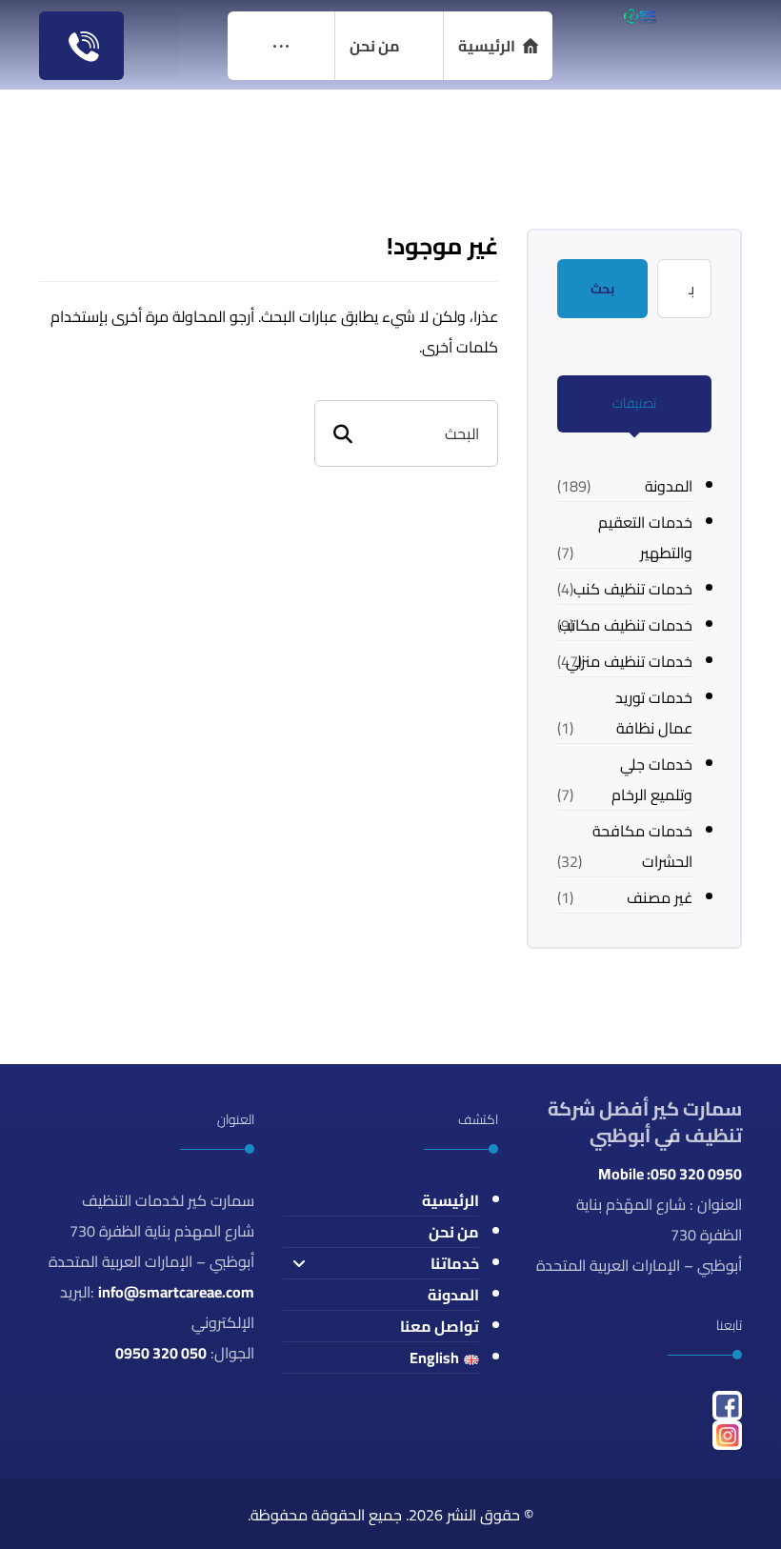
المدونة (668, 486)
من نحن (454, 1231)
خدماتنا (455, 1263)
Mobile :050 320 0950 (670, 1173)
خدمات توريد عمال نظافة (653, 712)
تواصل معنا (439, 1326)
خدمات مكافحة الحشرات (642, 845)
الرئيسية (450, 1200)
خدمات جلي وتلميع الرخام (651, 779)
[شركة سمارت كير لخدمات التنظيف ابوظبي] (639, 16)
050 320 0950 (161, 1352)
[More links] (281, 45)
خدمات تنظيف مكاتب (625, 625)
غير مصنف (659, 897)
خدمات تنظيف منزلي (629, 661)
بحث (602, 288)
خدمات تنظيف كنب (632, 588)
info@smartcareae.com (176, 1291)
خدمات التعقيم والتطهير (645, 537)
